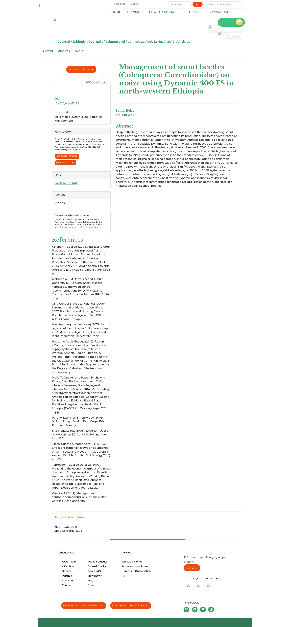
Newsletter (95, 575)
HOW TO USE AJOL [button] (163, 12)
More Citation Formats (66, 156)
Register (119, 3)
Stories (92, 585)
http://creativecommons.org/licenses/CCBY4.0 (76, 227)
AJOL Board (69, 566)
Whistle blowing (132, 561)
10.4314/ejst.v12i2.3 (67, 103)
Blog (90, 580)
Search (197, 4)
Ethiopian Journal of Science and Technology (108, 42)
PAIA (124, 575)
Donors (66, 571)
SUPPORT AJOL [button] (220, 12)
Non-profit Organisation (136, 571)
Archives (64, 51)
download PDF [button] (82, 69)
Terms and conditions (135, 566)
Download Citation (64, 163)
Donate (192, 568)
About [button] (79, 51)
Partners (67, 575)
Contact (66, 585)
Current (48, 51)
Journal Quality (97, 566)
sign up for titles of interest (83, 605)
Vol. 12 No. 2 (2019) (161, 42)
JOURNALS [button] (134, 12)
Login (134, 3)
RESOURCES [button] (193, 12)
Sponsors (68, 580)
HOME (116, 12)
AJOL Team (69, 561)
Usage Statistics (97, 561)
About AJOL (95, 571)
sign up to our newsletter (130, 605)
